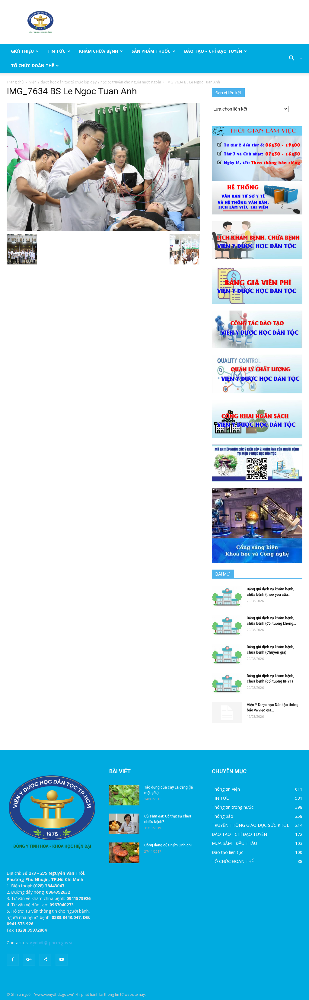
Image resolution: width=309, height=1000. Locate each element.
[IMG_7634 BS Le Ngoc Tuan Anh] (103, 166)
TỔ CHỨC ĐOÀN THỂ (32, 65)
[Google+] (29, 960)
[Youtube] (62, 960)
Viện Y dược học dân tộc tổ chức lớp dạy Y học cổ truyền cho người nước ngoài (95, 82)
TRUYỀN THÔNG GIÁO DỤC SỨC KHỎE (250, 825)
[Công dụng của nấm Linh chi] (124, 852)
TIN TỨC (56, 51)
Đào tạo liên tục (227, 852)
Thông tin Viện (226, 789)
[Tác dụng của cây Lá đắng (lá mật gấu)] (124, 795)
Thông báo (222, 816)
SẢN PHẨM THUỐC (151, 51)
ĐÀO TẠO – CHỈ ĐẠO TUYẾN (213, 51)
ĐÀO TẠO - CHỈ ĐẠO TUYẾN (239, 834)
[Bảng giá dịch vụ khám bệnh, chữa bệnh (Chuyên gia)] (227, 654)
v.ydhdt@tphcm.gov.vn (52, 942)
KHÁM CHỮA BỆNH (98, 51)
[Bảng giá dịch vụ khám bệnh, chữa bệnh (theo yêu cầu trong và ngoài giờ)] (227, 596)
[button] (293, 58)
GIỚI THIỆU (22, 51)
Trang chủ (15, 82)
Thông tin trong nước (232, 807)
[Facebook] (13, 960)
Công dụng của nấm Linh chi (168, 845)
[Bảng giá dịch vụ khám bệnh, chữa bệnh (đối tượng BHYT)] (227, 683)
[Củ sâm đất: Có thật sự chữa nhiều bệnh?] (124, 824)
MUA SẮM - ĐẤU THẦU (234, 843)
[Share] (45, 960)
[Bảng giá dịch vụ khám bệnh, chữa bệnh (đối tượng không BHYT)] (227, 625)
